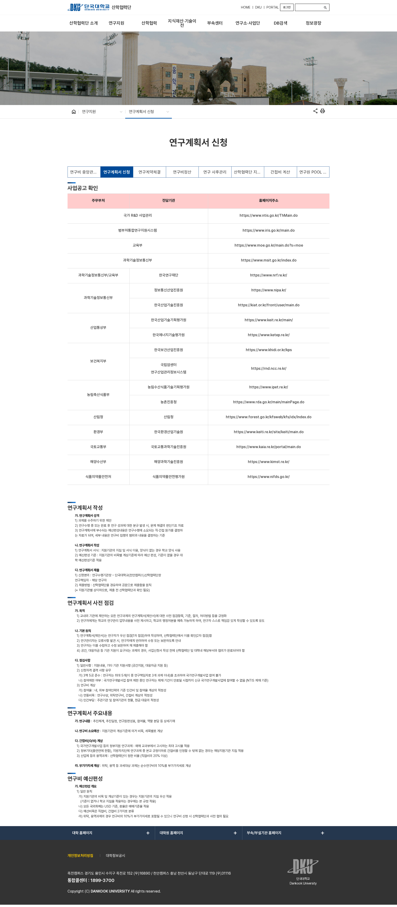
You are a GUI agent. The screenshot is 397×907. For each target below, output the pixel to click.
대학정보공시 (115, 855)
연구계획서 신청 (116, 172)
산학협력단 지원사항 (249, 172)
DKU (258, 7)
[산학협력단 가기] (88, 7)
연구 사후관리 (215, 172)
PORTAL (273, 7)
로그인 (287, 7)
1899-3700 (102, 880)
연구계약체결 (150, 172)
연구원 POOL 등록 (314, 172)
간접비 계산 (280, 172)
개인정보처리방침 (80, 855)
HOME (245, 7)
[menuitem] (83, 23)
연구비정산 (182, 172)
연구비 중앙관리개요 (85, 172)
